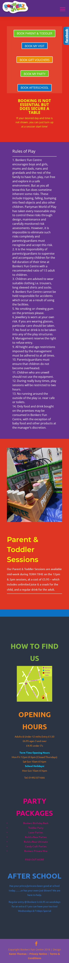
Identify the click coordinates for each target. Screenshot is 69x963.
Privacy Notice (38, 954)
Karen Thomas (18, 954)
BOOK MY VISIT (34, 46)
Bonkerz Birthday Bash (35, 823)
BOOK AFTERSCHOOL (34, 88)
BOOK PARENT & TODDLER (34, 33)
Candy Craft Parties (36, 846)
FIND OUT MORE (34, 859)
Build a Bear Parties (36, 837)
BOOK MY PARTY (34, 74)
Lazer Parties (35, 832)
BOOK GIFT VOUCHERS (35, 60)
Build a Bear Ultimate (36, 841)
